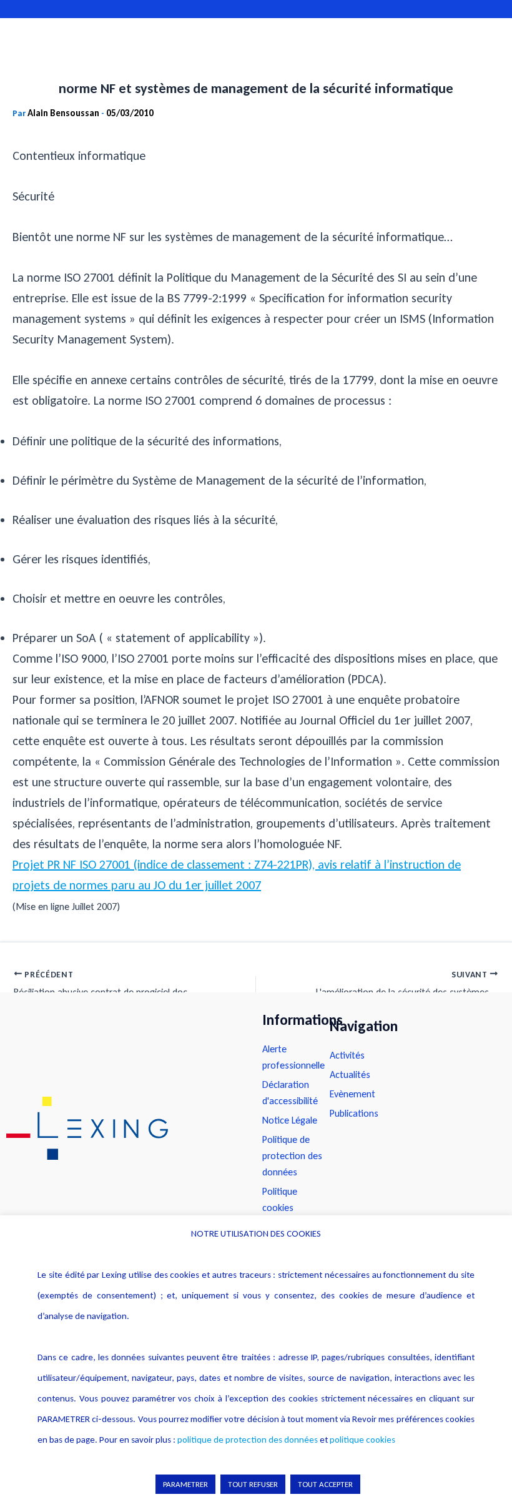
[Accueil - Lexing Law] (121, 1128)
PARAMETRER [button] (185, 1484)
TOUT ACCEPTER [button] (325, 1484)
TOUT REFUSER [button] (253, 1484)
